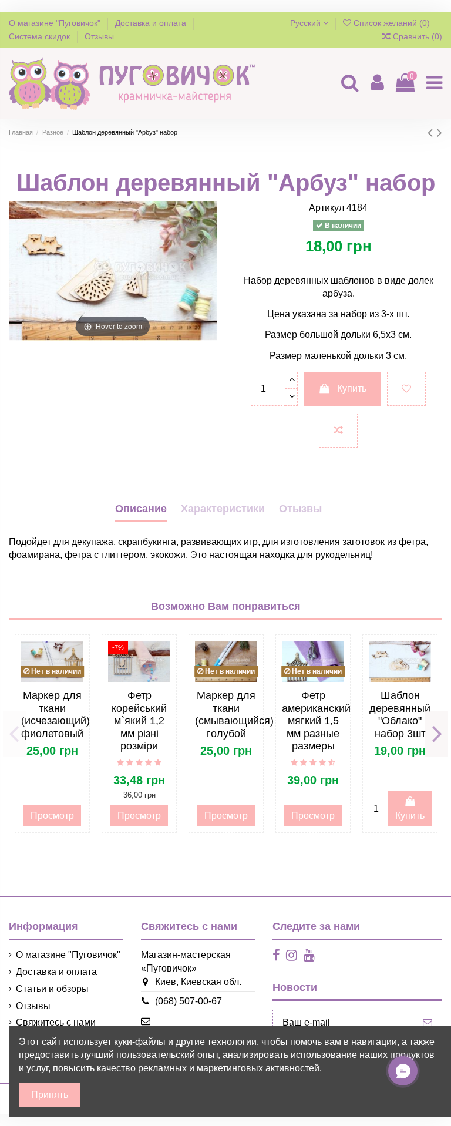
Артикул (326, 208)
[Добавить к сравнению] (338, 431)
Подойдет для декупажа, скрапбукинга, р (97, 542)
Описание (141, 509)
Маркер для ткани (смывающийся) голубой (234, 715)
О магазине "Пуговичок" (56, 23)
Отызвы (300, 509)
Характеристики (223, 509)
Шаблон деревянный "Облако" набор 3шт (399, 715)
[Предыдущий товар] (432, 132)
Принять (49, 1095)
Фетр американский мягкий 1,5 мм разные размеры (316, 721)
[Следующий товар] (439, 132)
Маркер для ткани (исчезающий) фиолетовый (55, 715)
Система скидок (40, 36)
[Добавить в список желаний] (406, 389)
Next (436, 734)
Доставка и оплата (152, 23)
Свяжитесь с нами (56, 1022)
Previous (14, 734)
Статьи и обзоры (52, 989)
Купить (351, 389)
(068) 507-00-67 (188, 1001)
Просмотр (52, 816)
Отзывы (99, 36)
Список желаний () (391, 23)
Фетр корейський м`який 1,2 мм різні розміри (139, 721)
